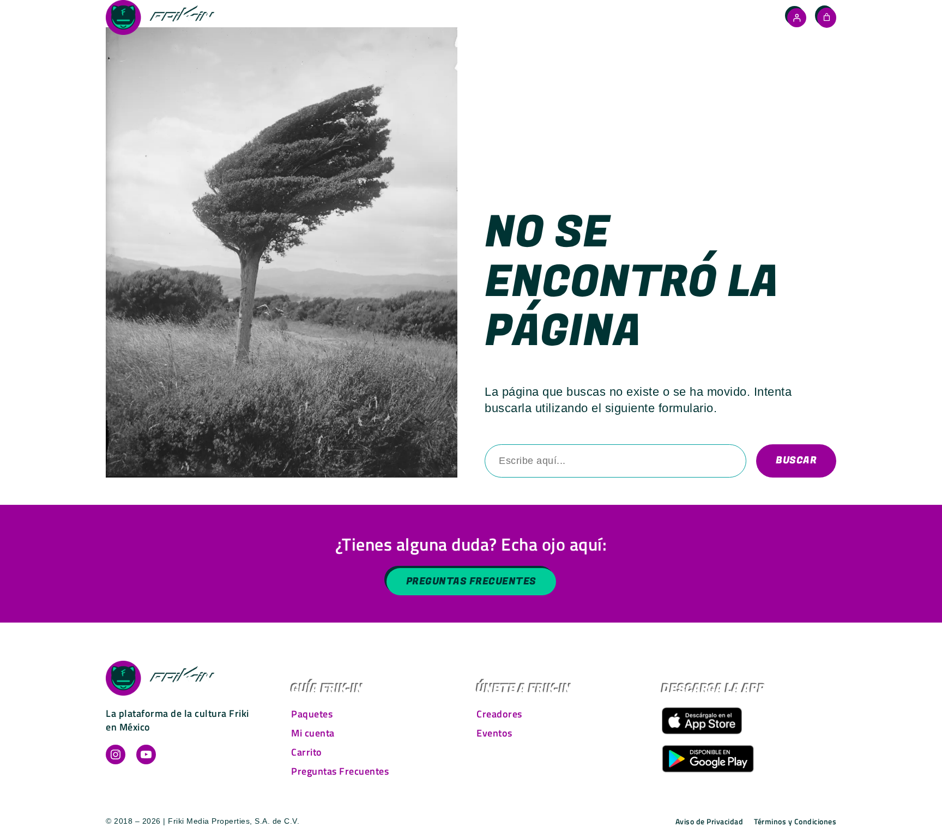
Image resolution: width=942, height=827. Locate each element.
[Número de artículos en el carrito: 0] (826, 17)
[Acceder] (796, 17)
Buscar (796, 460)
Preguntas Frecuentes (471, 581)
